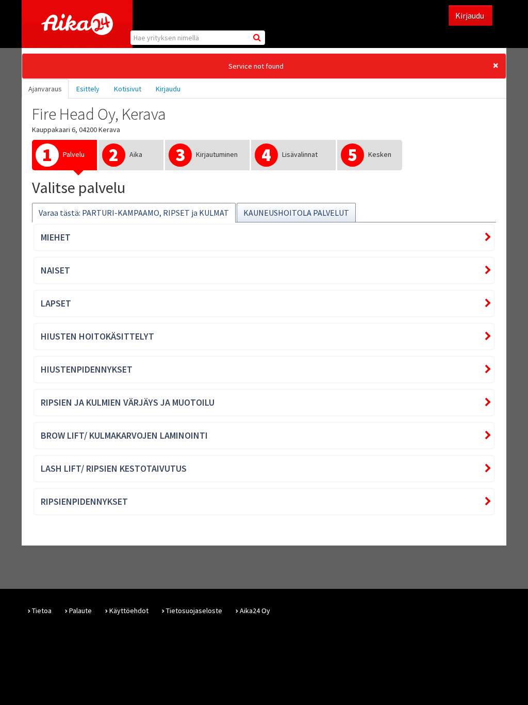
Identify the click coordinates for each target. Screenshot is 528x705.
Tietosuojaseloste (194, 610)
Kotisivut (127, 88)
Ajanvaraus (45, 88)
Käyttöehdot (128, 610)
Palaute (80, 610)
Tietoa (42, 610)
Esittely (88, 88)
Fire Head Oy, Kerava (99, 114)
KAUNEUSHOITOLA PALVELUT (296, 212)
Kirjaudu (470, 15)
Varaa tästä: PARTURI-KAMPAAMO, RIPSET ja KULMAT (134, 212)
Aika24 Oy (255, 610)
